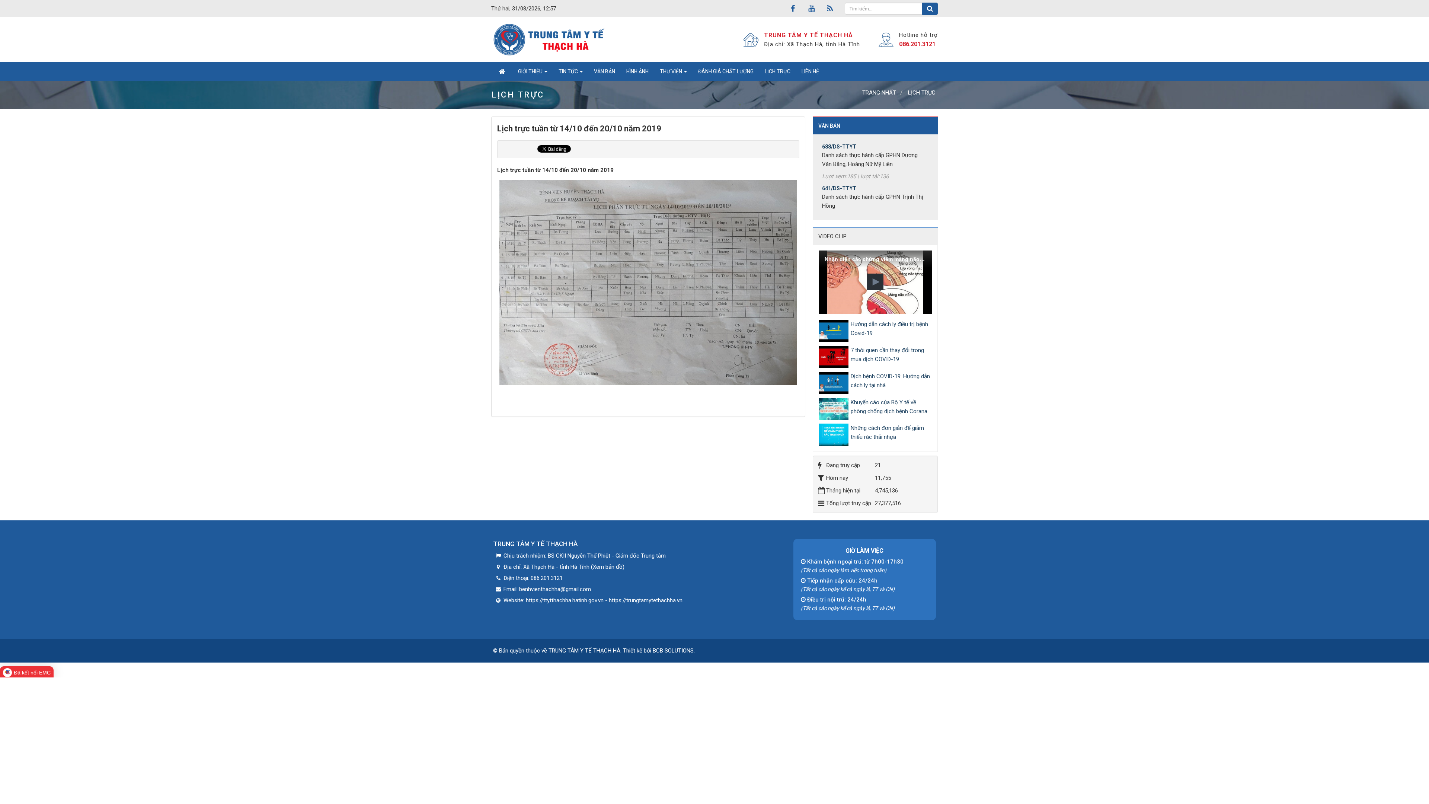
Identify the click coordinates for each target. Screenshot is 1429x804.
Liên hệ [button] (810, 71)
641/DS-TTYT (839, 165)
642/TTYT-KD (839, 207)
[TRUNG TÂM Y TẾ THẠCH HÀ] (549, 39)
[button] (875, 282)
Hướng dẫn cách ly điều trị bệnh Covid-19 (889, 328)
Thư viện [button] (671, 71)
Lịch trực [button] (777, 71)
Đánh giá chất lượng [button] (726, 71)
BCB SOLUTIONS (673, 650)
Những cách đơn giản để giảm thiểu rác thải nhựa (887, 432)
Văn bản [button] (604, 71)
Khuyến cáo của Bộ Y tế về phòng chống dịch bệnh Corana (889, 407)
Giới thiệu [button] (531, 71)
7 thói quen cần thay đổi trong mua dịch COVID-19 (887, 355)
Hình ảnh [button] (637, 71)
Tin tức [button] (569, 71)
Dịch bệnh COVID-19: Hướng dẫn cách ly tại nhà (890, 381)
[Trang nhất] (501, 71)
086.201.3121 (917, 44)
